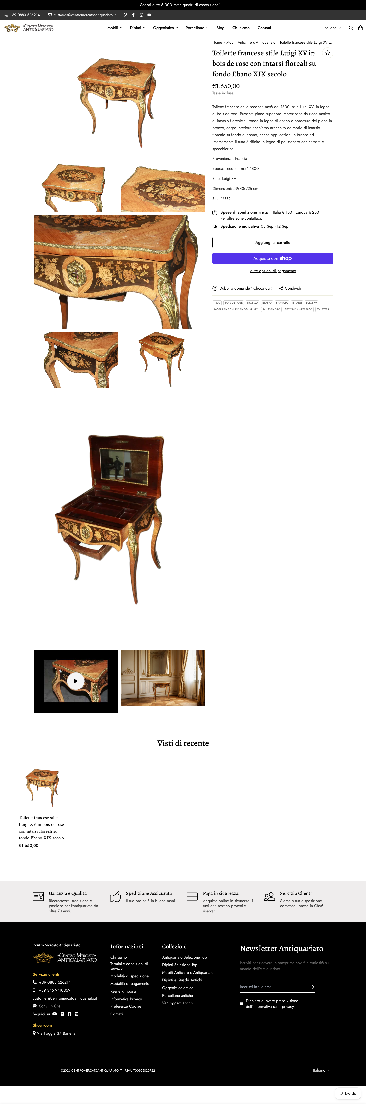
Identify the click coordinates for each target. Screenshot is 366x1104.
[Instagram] (62, 1014)
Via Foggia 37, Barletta (55, 1033)
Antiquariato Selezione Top (184, 957)
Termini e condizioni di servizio (129, 966)
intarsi (297, 303)
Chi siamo (241, 28)
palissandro (271, 309)
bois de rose (234, 303)
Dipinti (135, 28)
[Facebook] (69, 1014)
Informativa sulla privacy (273, 1006)
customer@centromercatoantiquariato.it (65, 998)
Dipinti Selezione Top (179, 965)
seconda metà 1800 (298, 309)
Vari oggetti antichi (178, 1003)
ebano (267, 303)
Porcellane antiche (177, 995)
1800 (217, 303)
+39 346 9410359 (52, 990)
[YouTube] (54, 1014)
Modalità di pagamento (129, 983)
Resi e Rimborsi (123, 991)
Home (217, 42)
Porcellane (195, 28)
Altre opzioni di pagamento (273, 271)
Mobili (112, 28)
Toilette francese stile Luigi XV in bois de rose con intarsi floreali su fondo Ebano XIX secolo (41, 827)
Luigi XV (311, 303)
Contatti (264, 28)
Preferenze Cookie (125, 1006)
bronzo (252, 303)
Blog (220, 28)
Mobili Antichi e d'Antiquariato (250, 42)
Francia (282, 303)
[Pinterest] (76, 1014)
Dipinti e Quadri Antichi (182, 980)
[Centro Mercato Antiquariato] (29, 28)
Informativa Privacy (126, 999)
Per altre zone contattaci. (241, 218)
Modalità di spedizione (129, 976)
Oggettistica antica (177, 988)
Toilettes (323, 309)
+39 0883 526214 (54, 982)
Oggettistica (163, 28)
